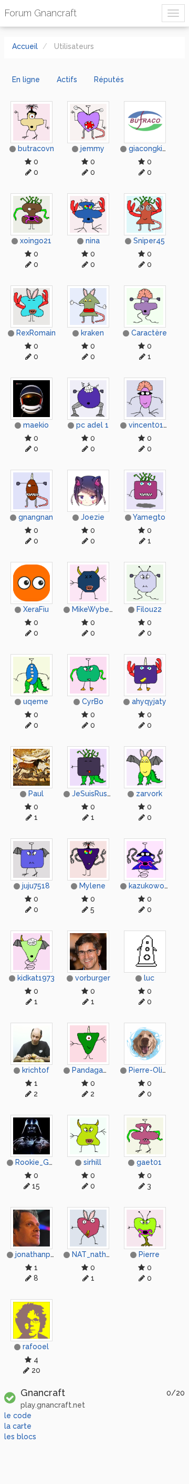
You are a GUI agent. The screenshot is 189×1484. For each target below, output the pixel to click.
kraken (92, 333)
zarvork (149, 793)
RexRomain (36, 333)
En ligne (26, 79)
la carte (18, 1426)
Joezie (92, 517)
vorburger (92, 978)
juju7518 (36, 886)
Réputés (109, 79)
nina (93, 240)
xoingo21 (35, 240)
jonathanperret (41, 1254)
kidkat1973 (36, 978)
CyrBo (92, 701)
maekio (36, 425)
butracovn (36, 148)
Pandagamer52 (98, 1070)
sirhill (92, 1162)
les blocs (20, 1436)
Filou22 (149, 609)
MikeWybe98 (95, 609)
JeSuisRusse (94, 793)
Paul (36, 793)
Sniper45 (149, 240)
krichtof (35, 1070)
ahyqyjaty (149, 701)
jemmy (92, 148)
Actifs (67, 79)
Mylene (92, 886)
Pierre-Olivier (152, 1070)
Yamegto (149, 517)
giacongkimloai (155, 148)
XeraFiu (36, 609)
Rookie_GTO (37, 1162)
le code (18, 1415)
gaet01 (149, 1162)
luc (149, 978)
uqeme (35, 701)
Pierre (149, 1254)
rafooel (36, 1346)
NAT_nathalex (96, 1254)
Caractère (149, 333)
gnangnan (35, 517)
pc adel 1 (92, 425)
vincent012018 (155, 425)
